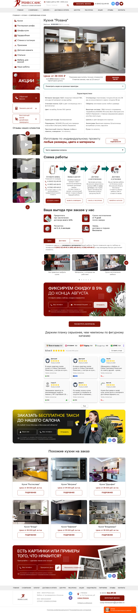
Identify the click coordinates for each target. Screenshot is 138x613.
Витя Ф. (108, 383)
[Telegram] (113, 4)
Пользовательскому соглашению (78, 311)
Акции (100, 10)
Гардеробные (23, 35)
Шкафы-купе (23, 31)
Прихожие (22, 45)
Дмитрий (82, 358)
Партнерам (103, 588)
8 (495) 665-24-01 (101, 1)
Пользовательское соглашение (80, 610)
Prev (27, 133)
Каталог (46, 10)
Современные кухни (37, 15)
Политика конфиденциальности (58, 610)
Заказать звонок (83, 4)
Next (27, 207)
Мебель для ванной (22, 61)
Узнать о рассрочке (95, 200)
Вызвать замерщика (74, 200)
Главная (20, 10)
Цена (49, 241)
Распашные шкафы (26, 26)
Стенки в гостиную (26, 40)
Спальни (21, 55)
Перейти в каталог (116, 200)
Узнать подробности (115, 141)
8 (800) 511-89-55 (102, 4)
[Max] (117, 4)
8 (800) (108, 593)
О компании (32, 10)
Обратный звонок (112, 598)
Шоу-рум (77, 10)
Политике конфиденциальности (59, 311)
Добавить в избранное (84, 603)
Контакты (121, 10)
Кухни (24, 15)
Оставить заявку (53, 200)
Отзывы (110, 10)
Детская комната (25, 50)
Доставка (62, 241)
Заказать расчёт (115, 78)
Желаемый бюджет (81, 304)
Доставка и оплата (62, 10)
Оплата (76, 241)
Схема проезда (83, 598)
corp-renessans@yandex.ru (112, 603)
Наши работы (23, 67)
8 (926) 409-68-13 (102, 6)
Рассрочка (89, 10)
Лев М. (108, 358)
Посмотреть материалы (84, 324)
